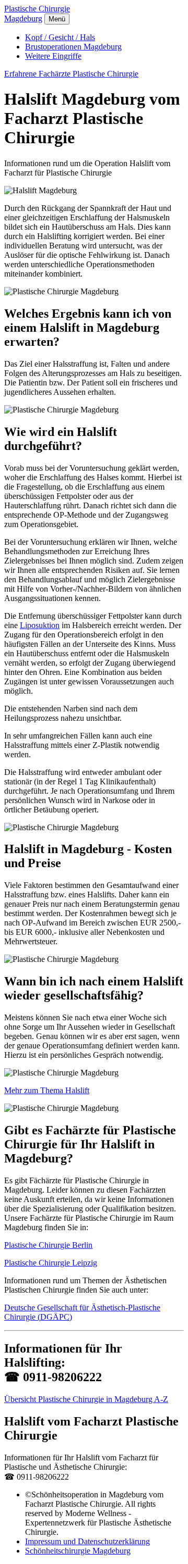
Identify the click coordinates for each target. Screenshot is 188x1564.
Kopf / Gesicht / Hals (60, 37)
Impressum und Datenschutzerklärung (87, 1541)
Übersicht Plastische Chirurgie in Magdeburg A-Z (86, 1399)
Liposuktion (40, 625)
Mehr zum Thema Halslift (46, 1090)
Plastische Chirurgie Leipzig (50, 1262)
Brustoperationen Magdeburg (73, 46)
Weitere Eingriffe (53, 56)
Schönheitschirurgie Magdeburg (78, 1550)
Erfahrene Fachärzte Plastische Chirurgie (71, 73)
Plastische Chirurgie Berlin (48, 1245)
